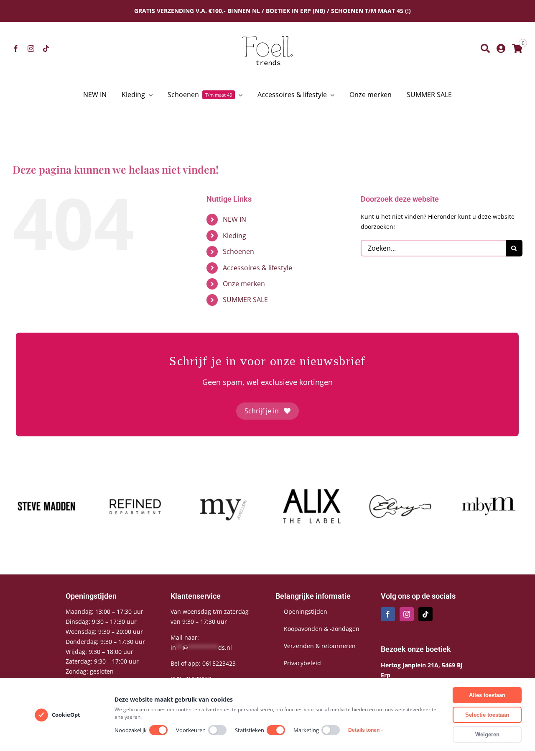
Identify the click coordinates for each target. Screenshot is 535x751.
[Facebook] (388, 614)
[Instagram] (407, 614)
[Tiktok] (425, 614)
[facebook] (16, 48)
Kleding (234, 235)
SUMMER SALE (245, 299)
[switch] (158, 730)
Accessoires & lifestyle (257, 267)
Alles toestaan (487, 695)
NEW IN (234, 219)
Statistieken (249, 730)
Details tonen (365, 730)
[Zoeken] (485, 48)
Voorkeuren (191, 730)
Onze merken (244, 283)
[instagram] (31, 48)
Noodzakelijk (131, 730)
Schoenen (238, 251)
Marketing (306, 730)
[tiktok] (46, 48)
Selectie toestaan (487, 715)
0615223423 (219, 663)
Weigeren (487, 734)
